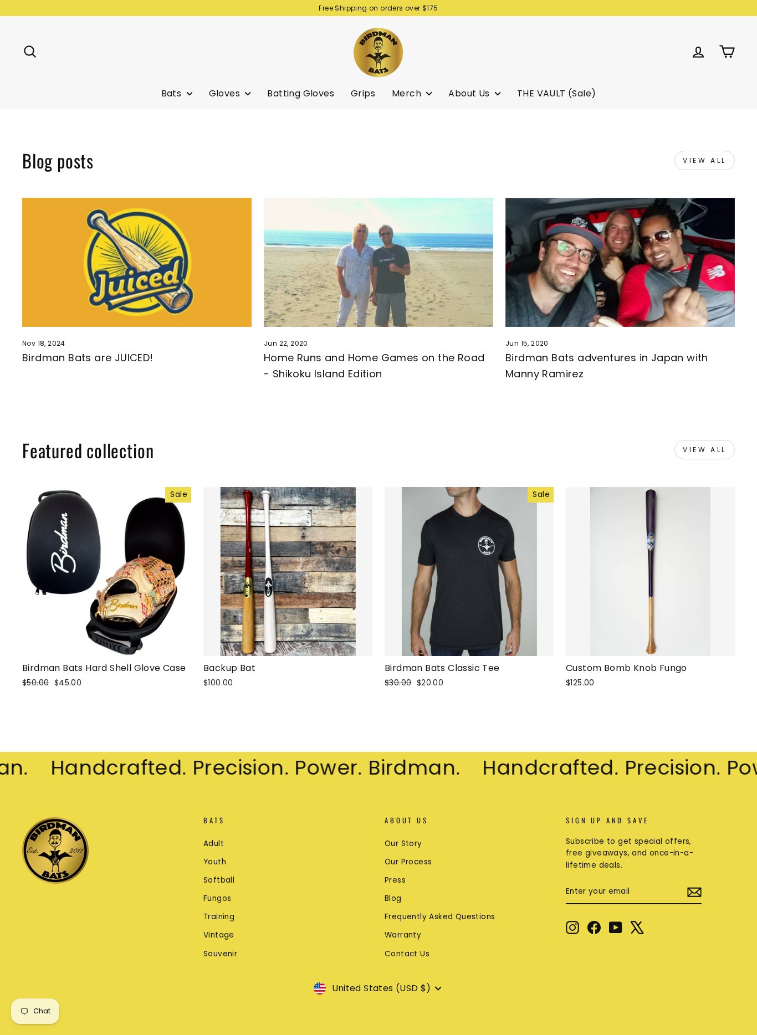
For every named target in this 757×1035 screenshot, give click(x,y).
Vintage (218, 935)
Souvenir (220, 954)
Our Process (408, 862)
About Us (470, 93)
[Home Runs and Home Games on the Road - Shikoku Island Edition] (378, 262)
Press (395, 880)
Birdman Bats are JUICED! (88, 358)
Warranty (403, 935)
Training (218, 916)
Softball (218, 880)
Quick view (106, 643)
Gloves (226, 93)
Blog (393, 898)
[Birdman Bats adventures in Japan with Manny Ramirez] (620, 262)
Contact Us (407, 954)
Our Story (403, 843)
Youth (214, 862)
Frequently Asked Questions (440, 916)
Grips (363, 93)
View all (705, 160)
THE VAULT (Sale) (556, 93)
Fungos (217, 898)
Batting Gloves (300, 93)
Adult (213, 843)
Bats (172, 93)
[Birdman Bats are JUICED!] (137, 262)
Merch (407, 93)
